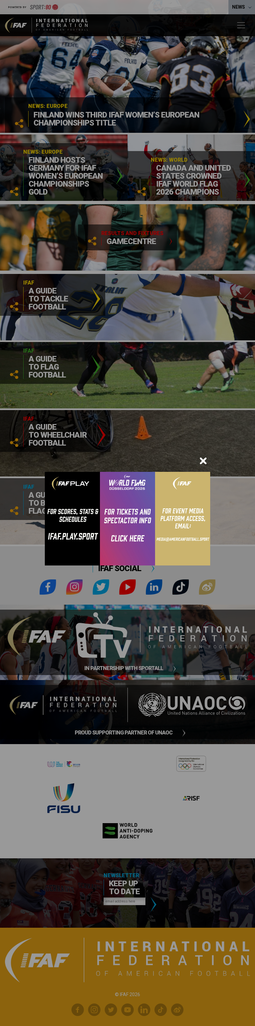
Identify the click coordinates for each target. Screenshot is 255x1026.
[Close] (203, 461)
